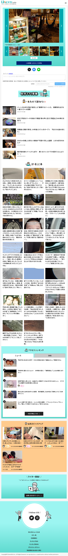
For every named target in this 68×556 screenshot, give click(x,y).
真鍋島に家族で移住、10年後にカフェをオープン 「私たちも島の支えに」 (41, 130)
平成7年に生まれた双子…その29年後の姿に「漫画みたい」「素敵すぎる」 (39, 360)
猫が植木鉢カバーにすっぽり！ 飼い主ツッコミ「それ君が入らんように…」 (40, 153)
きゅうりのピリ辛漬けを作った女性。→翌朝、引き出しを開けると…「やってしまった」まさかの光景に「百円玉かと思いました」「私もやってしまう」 (12, 185)
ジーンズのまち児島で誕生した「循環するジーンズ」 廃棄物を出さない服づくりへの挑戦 (40, 108)
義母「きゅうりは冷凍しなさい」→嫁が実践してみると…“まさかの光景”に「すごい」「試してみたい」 (12, 336)
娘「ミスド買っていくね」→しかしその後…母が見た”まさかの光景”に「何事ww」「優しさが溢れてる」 (33, 284)
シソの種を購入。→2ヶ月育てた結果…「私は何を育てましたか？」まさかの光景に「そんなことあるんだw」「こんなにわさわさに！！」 (34, 311)
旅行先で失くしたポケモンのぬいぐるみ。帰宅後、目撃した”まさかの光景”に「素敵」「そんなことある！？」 (34, 210)
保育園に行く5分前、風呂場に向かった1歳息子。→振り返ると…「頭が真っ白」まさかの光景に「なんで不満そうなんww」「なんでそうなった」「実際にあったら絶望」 (55, 186)
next (61, 26)
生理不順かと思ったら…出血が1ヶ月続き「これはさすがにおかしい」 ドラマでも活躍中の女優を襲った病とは (41, 382)
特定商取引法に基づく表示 (34, 550)
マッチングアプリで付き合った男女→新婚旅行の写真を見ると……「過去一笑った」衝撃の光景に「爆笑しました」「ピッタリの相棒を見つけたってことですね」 (12, 260)
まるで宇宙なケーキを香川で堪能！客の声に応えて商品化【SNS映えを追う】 (40, 119)
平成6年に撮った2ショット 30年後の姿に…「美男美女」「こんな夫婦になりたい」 (40, 371)
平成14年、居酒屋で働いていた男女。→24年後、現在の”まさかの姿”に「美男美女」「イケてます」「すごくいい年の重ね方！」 (13, 311)
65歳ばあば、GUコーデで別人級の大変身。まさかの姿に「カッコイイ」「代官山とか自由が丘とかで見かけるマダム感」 (33, 258)
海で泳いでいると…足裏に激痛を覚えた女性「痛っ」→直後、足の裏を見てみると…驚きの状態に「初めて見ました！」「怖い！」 (13, 284)
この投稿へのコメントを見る (34, 63)
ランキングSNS (34, 541)
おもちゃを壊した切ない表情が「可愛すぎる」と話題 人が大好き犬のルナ (40, 141)
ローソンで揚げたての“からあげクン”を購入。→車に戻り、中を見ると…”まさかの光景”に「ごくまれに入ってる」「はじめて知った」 (55, 235)
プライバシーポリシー (34, 547)
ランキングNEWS (34, 544)
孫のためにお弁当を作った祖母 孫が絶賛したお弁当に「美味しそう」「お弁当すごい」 (40, 392)
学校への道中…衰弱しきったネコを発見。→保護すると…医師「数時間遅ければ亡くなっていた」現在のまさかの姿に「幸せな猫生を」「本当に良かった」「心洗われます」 (55, 312)
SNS (50, 355)
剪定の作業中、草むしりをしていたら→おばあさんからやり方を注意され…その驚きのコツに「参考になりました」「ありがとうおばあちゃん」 (13, 211)
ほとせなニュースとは (34, 532)
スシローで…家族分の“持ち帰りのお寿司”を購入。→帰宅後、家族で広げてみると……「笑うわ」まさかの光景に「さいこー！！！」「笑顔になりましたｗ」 (55, 259)
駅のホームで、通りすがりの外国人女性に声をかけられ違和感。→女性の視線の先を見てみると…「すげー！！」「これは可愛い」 (55, 211)
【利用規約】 (34, 538)
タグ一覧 (34, 535)
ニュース (18, 355)
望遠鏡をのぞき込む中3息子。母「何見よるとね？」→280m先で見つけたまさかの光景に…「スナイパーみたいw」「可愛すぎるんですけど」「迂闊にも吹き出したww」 (55, 286)
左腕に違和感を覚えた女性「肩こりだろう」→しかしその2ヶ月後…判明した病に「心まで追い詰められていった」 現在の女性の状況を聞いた (12, 235)
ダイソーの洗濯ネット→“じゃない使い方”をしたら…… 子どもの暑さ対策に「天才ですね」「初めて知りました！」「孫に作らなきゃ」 (34, 185)
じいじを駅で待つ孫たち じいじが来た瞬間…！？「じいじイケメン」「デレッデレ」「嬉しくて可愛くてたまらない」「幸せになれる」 (40, 403)
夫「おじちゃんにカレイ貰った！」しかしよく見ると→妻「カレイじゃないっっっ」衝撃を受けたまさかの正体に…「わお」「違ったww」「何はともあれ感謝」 (33, 338)
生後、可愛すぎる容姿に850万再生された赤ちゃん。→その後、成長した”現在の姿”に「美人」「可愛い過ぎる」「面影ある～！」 (33, 235)
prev (6, 26)
